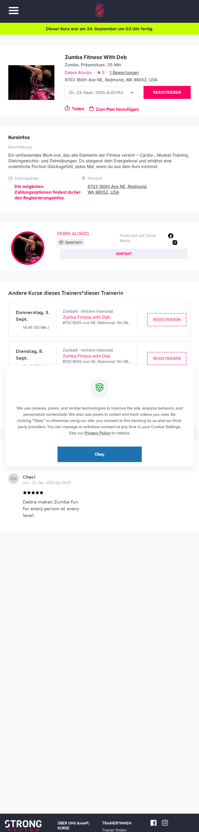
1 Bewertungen (124, 72)
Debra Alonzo (78, 72)
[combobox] (102, 92)
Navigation (13, 7)
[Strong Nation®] (99, 10)
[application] (99, 416)
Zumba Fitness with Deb (86, 317)
